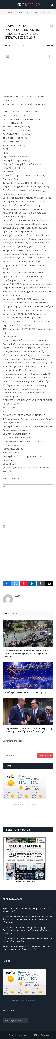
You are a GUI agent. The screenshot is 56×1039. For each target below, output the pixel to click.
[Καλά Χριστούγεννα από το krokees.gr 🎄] (28, 675)
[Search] (51, 5)
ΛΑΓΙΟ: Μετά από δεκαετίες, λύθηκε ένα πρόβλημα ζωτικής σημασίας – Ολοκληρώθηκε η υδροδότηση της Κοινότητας (27, 930)
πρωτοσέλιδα (20, 882)
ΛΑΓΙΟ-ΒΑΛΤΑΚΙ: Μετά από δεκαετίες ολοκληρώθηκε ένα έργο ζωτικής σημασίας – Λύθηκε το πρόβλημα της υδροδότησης (27, 919)
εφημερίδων (31, 882)
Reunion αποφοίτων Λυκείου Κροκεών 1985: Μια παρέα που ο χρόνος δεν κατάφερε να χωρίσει (27, 653)
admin (7, 45)
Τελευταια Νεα (47, 45)
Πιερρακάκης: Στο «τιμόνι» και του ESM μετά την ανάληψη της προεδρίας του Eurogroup (29, 730)
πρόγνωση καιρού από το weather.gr (24, 804)
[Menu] (5, 5)
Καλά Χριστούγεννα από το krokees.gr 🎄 (25, 692)
